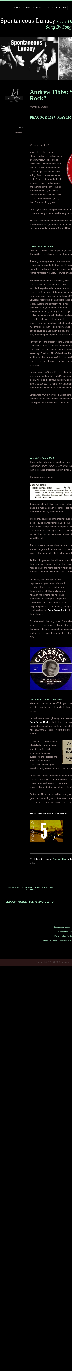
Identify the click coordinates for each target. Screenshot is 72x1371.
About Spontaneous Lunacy (28, 8)
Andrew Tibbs (59, 859)
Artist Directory (57, 8)
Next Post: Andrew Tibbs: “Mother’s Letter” (30, 902)
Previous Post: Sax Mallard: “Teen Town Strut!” (31, 888)
